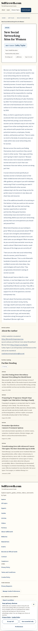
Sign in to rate (28, 57)
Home (4, 18)
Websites (4, 537)
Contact (4, 557)
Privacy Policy (5, 567)
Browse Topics (16, 10)
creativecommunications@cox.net (13, 354)
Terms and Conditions (8, 572)
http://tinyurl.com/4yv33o (19, 345)
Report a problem (8, 600)
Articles (11, 18)
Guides (3, 513)
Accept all (10, 621)
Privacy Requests (6, 586)
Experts (3, 508)
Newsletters (5, 542)
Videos (3, 523)
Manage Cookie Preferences (11, 591)
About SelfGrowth (7, 532)
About (3, 10)
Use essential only (28, 621)
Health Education (23, 18)
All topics (4, 503)
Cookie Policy (5, 577)
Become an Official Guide (9, 552)
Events (3, 547)
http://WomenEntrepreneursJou (12, 339)
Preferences (19, 627)
